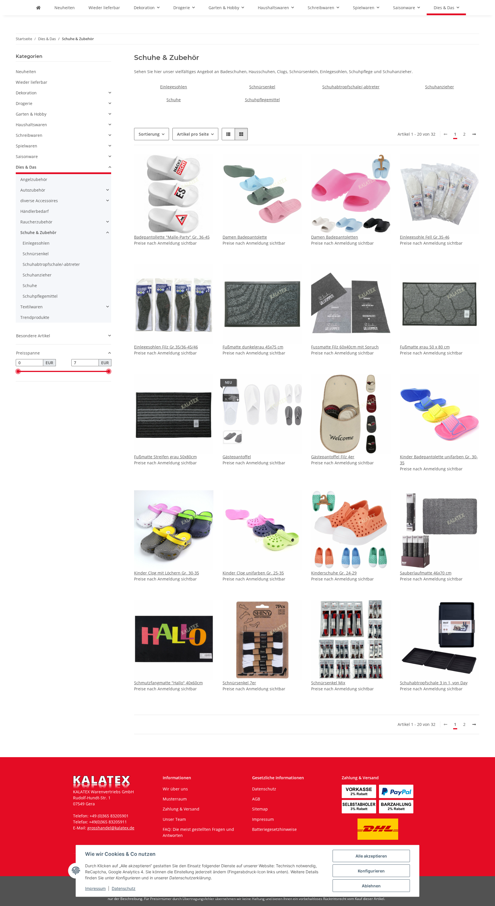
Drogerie (24, 103)
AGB (256, 799)
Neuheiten (26, 71)
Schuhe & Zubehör (38, 232)
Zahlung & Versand (181, 809)
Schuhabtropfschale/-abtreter (351, 86)
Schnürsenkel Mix (328, 682)
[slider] (18, 371)
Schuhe (173, 99)
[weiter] (474, 134)
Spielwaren (26, 146)
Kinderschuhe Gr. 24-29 (334, 573)
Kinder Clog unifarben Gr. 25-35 (253, 573)
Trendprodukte (34, 317)
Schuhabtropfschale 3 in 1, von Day (433, 682)
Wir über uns (175, 789)
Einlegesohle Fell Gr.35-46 (424, 237)
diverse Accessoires (39, 200)
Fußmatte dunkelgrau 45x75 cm (253, 347)
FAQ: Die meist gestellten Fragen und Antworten (198, 832)
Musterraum (175, 799)
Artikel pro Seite (193, 134)
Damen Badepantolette (245, 237)
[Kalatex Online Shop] (38, 7)
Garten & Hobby (31, 114)
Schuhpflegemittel (262, 99)
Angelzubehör (33, 179)
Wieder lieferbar (31, 82)
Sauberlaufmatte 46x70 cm (425, 573)
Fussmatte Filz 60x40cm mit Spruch (345, 347)
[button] (228, 134)
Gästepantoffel (237, 456)
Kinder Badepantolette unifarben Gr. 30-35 (439, 459)
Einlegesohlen (173, 86)
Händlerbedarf (34, 211)
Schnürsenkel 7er (239, 682)
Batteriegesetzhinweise (274, 829)
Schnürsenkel (262, 86)
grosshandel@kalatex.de (110, 828)
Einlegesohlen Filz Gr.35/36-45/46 (166, 347)
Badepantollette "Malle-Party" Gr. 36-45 (172, 237)
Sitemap (260, 809)
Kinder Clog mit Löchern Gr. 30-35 (166, 573)
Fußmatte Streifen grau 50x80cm (165, 456)
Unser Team (174, 819)
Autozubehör (32, 190)
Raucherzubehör (36, 222)
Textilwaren (31, 306)
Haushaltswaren (31, 124)
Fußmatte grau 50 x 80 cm (425, 347)
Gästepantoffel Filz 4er (332, 456)
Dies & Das (26, 167)
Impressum (95, 888)
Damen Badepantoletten (334, 237)
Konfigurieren (371, 870)
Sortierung (149, 134)
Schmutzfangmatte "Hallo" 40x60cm (168, 682)
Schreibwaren (29, 135)
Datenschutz (123, 888)
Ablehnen (371, 885)
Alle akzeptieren (371, 856)
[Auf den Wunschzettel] (203, 164)
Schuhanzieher (439, 86)
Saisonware (27, 156)
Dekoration (26, 93)
